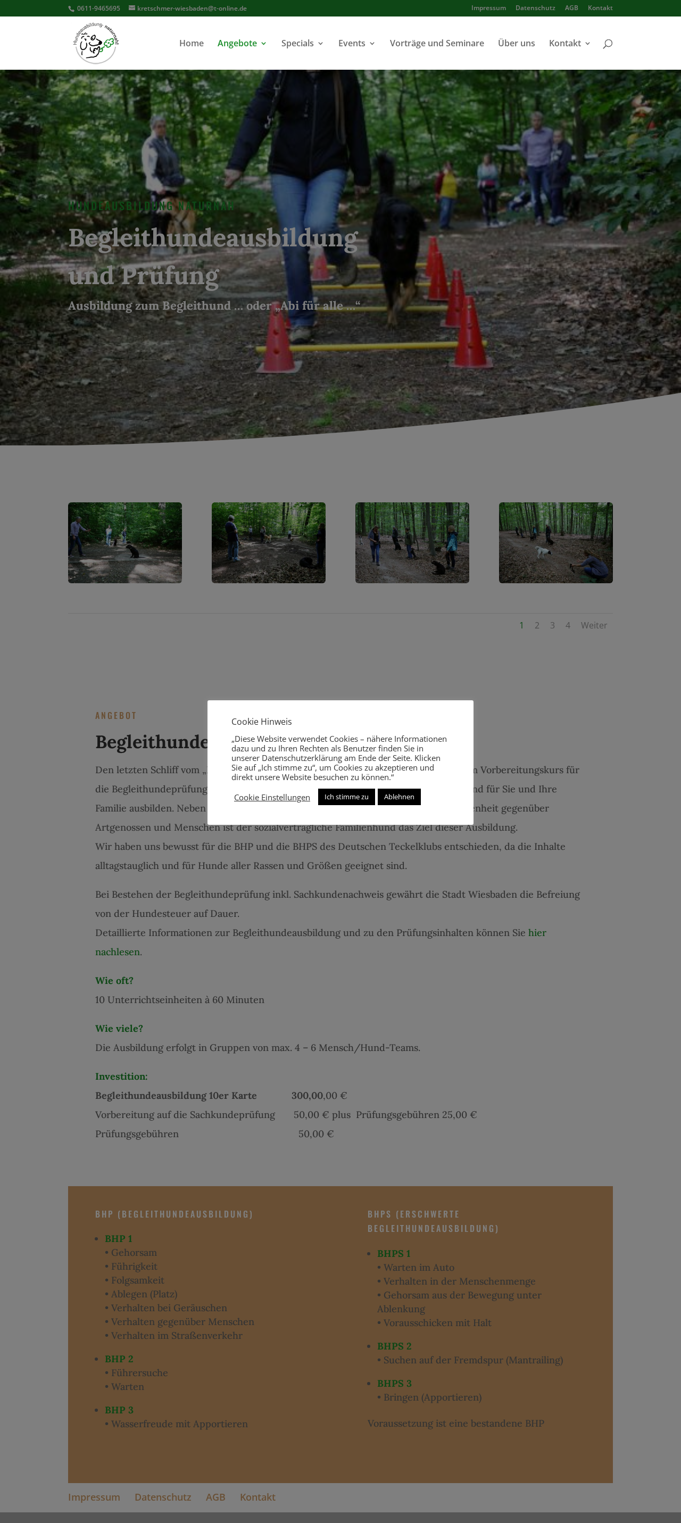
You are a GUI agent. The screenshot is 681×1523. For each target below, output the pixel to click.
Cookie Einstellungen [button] (272, 797)
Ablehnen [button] (399, 796)
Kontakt (565, 44)
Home (191, 44)
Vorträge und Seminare (437, 44)
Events (352, 44)
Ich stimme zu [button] (347, 796)
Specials (297, 44)
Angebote (237, 44)
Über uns (516, 44)
